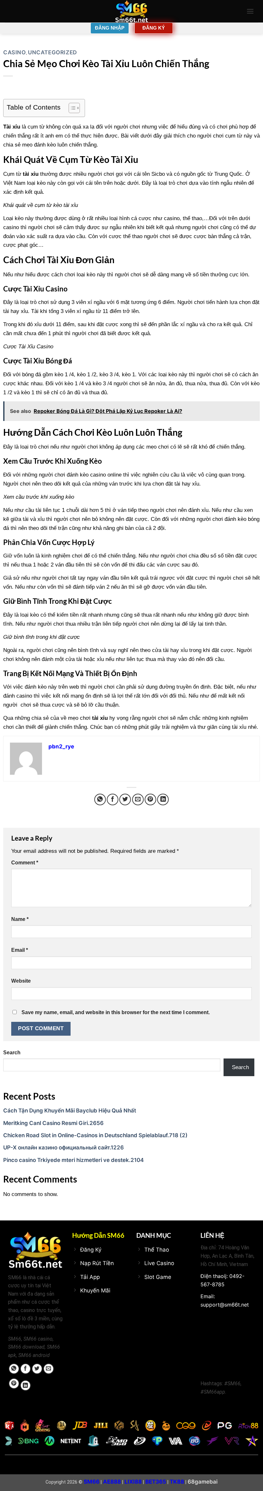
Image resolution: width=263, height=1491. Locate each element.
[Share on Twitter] (125, 799)
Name (20, 919)
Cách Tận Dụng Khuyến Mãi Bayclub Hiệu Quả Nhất (69, 1110)
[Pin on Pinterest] (150, 799)
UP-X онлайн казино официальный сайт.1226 (63, 1147)
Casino (14, 52)
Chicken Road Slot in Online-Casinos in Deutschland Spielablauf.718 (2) (95, 1135)
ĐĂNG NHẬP (109, 28)
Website (21, 981)
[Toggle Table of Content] (71, 108)
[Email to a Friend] (138, 799)
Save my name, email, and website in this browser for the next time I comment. (115, 1012)
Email (19, 950)
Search (12, 1052)
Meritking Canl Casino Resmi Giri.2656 (53, 1123)
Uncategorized (52, 52)
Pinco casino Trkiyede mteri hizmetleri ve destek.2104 (73, 1160)
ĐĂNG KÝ (153, 28)
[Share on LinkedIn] (163, 799)
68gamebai (202, 1481)
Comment (24, 862)
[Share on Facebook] (112, 799)
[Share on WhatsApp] (100, 799)
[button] (250, 11)
